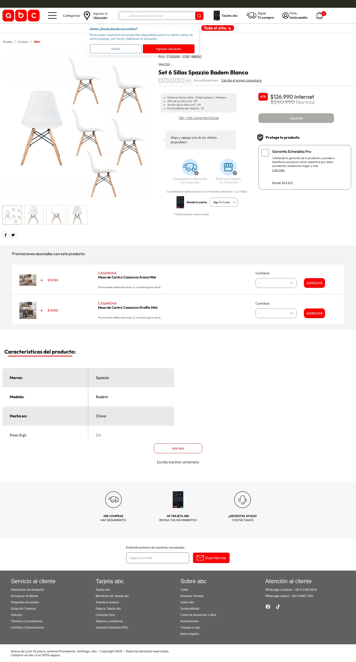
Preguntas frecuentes (25, 602)
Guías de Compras (23, 608)
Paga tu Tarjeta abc (108, 608)
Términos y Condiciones (27, 621)
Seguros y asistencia (109, 621)
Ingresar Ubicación (168, 49)
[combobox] (223, 202)
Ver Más (178, 448)
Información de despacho (27, 589)
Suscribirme (215, 557)
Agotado (296, 118)
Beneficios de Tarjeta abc (112, 596)
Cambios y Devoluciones (27, 627)
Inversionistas (189, 621)
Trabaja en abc (190, 627)
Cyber (184, 589)
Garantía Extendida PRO (112, 627)
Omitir (115, 49)
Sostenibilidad (189, 608)
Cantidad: (262, 273)
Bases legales (189, 634)
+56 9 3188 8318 (305, 589)
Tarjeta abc (103, 589)
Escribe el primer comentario (242, 80)
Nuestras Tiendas (192, 596)
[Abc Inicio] (20, 15)
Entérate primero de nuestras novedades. (155, 547)
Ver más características (199, 117)
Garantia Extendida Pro (291, 151)
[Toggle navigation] (52, 15)
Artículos (16, 615)
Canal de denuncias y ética (198, 615)
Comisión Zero (105, 615)
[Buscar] (199, 16)
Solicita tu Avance (107, 602)
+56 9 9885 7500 (302, 596)
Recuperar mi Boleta (24, 596)
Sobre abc (187, 602)
